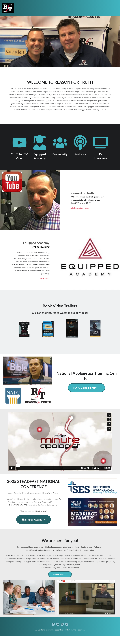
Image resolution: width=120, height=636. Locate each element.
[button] (116, 8)
